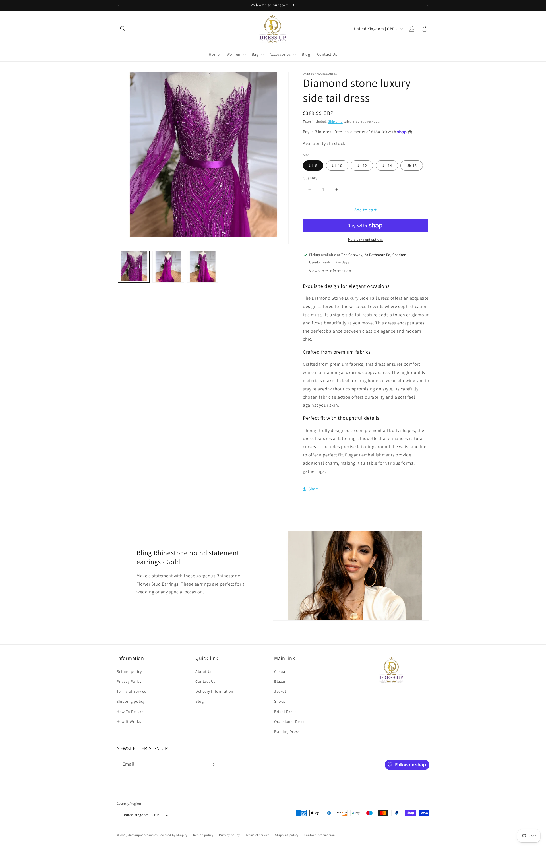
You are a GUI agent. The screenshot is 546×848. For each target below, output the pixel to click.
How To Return (130, 711)
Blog (199, 701)
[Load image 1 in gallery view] (134, 267)
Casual (280, 671)
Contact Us (205, 681)
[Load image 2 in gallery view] (168, 267)
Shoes (279, 701)
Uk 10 (337, 165)
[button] (123, 28)
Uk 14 (387, 165)
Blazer (280, 681)
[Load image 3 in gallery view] (202, 267)
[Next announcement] (427, 5)
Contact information (319, 835)
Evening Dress (287, 731)
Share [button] (314, 488)
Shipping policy (131, 701)
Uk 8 (313, 165)
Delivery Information (214, 691)
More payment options (365, 239)
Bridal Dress (285, 711)
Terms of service (258, 835)
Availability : (316, 143)
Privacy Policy (129, 681)
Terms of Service (131, 691)
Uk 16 (411, 165)
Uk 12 (362, 165)
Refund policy (129, 671)
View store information (330, 270)
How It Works (129, 721)
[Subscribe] (212, 764)
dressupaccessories (143, 835)
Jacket (280, 691)
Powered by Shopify (173, 835)
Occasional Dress (289, 721)
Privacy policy (229, 835)
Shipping (335, 121)
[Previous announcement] (118, 5)
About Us (203, 671)
